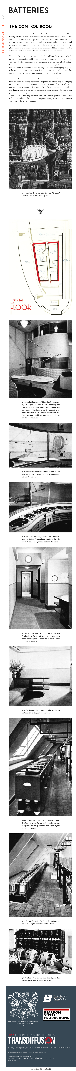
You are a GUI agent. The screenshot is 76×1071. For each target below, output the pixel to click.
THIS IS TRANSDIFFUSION (2, 38)
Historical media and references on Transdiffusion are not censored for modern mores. (27, 1052)
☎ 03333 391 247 (12, 1058)
